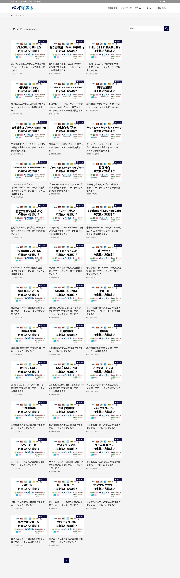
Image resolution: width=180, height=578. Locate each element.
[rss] (160, 1)
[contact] (164, 1)
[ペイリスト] (23, 8)
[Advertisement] (149, 52)
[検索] (167, 1)
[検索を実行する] (166, 28)
